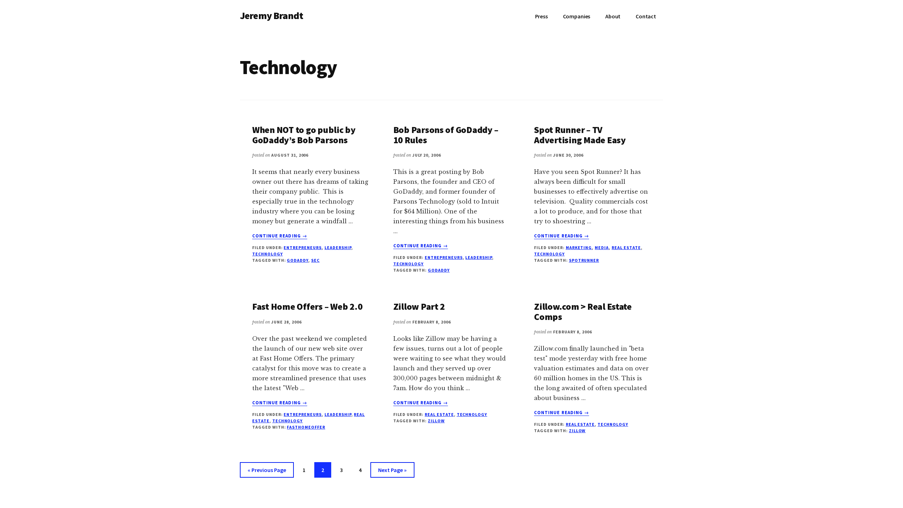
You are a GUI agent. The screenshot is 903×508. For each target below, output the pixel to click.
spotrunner (584, 260)
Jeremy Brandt (271, 15)
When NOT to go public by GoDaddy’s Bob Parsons (304, 135)
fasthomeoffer (306, 427)
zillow (436, 420)
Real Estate (626, 247)
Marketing (579, 247)
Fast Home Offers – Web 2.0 (307, 306)
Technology (267, 253)
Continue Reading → (279, 236)
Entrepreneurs (302, 247)
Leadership (338, 247)
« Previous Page (267, 472)
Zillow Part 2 (419, 306)
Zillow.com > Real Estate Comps (583, 311)
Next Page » (392, 472)
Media (602, 247)
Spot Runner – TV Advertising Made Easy (580, 135)
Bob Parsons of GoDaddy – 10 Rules (445, 135)
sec (315, 260)
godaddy (297, 260)
